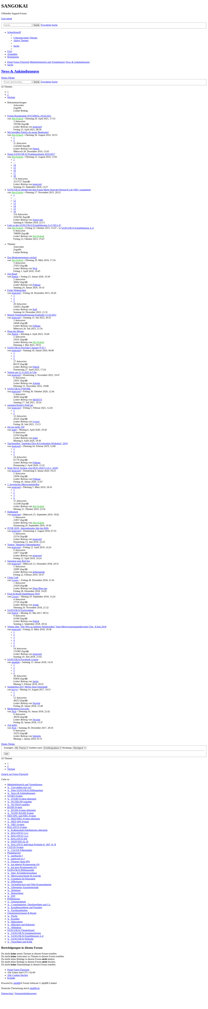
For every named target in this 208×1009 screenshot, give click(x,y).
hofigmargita (39, 572)
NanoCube (38, 219)
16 (14, 170)
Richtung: (67, 747)
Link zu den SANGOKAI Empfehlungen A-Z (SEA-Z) (34, 225)
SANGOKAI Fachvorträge (20, 610)
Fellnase (37, 285)
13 (14, 203)
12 (14, 200)
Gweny (36, 421)
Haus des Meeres (15, 331)
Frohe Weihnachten (16, 290)
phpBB (16, 983)
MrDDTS (37, 399)
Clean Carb (12, 577)
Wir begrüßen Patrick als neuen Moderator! (28, 132)
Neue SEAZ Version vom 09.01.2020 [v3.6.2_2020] (32, 468)
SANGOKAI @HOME (19, 388)
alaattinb (16, 662)
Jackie (36, 681)
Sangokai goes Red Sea (18, 561)
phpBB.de (35, 988)
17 (14, 173)
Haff (35, 309)
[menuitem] (25, 37)
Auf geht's (12, 725)
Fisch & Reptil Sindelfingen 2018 (23, 594)
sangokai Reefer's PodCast (20, 405)
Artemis (36, 383)
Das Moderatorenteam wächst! (22, 257)
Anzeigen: (9, 747)
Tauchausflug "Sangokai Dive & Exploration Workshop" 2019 (37, 443)
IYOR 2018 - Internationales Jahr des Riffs (28, 528)
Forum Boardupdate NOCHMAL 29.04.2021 (29, 116)
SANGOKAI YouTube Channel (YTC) (26, 347)
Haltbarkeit (12, 512)
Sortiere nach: (36, 747)
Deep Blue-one (40, 588)
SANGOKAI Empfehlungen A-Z (77, 228)
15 (14, 168)
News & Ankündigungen (20, 71)
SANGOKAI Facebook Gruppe (22, 659)
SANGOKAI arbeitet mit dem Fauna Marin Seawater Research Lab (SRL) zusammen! (49, 189)
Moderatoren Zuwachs (18, 708)
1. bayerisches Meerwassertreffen (23, 484)
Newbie (36, 703)
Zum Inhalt (6, 18)
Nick (35, 268)
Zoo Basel (12, 274)
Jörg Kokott (17, 118)
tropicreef (37, 126)
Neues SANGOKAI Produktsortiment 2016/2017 (31, 154)
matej (14, 429)
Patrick (36, 148)
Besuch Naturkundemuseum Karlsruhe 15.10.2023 (31, 315)
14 (14, 165)
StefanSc (37, 736)
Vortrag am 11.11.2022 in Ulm (22, 372)
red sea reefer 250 (15, 427)
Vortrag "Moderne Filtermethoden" (24, 544)
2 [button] (8, 94)
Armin (35, 604)
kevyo (15, 689)
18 (14, 176)
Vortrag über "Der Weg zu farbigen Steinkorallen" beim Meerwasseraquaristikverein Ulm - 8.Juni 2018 (56, 626)
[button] (11, 97)
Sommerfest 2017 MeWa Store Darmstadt (27, 687)
